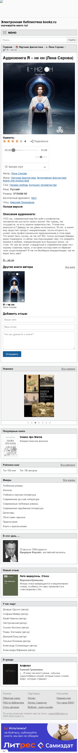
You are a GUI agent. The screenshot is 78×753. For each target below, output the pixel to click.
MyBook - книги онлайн (40, 707)
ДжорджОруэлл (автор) (16, 609)
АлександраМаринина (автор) (19, 650)
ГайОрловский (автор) (15, 623)
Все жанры (69, 480)
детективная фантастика (51, 177)
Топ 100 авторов (28, 470)
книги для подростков (16, 180)
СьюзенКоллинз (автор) (16, 627)
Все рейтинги (68, 465)
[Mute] (31, 157)
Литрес (32, 698)
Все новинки (68, 368)
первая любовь (19, 185)
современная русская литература (21, 499)
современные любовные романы (20, 503)
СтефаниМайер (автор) (15, 614)
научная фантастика (31, 47)
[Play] (16, 157)
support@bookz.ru (58, 713)
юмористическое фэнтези (34, 441)
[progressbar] (25, 150)
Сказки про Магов (31, 437)
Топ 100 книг (9, 470)
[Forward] (24, 157)
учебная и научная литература (19, 494)
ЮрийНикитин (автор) (14, 618)
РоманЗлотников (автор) (16, 632)
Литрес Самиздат (37, 702)
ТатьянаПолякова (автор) (16, 641)
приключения (10, 521)
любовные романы (13, 485)
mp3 (33, 198)
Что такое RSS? (65, 702)
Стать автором (11, 707)
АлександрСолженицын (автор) (20, 645)
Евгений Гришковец (31, 669)
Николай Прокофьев (22, 202)
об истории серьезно (14, 517)
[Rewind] (8, 157)
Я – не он (8, 260)
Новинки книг (64, 698)
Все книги (70, 267)
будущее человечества (43, 185)
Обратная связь (11, 698)
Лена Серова (56, 47)
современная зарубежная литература (23, 508)
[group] (26, 154)
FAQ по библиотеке (13, 702)
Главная (7, 47)
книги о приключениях (15, 526)
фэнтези (7, 490)
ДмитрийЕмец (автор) (14, 636)
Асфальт (25, 665)
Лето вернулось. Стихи (34, 576)
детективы (8, 512)
